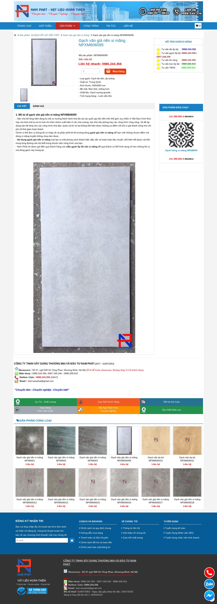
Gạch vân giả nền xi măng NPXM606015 (93, 501)
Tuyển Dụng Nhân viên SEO (179, 533)
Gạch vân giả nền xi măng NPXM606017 (155, 501)
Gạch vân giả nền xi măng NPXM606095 (124, 459)
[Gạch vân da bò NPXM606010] (156, 440)
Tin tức (111, 25)
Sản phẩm (66, 25)
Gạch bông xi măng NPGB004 (181, 141)
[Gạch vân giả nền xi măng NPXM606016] (124, 482)
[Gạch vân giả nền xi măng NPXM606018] (187, 482)
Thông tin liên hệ (131, 528)
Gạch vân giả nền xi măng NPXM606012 (30, 501)
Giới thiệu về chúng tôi (134, 533)
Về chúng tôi (130, 521)
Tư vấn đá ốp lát (170, 49)
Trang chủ (24, 25)
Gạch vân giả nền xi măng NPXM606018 (187, 501)
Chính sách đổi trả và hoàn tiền (96, 542)
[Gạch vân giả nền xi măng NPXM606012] (30, 482)
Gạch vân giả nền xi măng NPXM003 (93, 459)
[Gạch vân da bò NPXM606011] (187, 440)
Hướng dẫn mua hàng (91, 533)
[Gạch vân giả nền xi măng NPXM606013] (61, 482)
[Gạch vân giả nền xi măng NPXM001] (30, 440)
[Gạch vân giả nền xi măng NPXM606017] (156, 482)
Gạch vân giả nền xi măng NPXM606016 (124, 501)
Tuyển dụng (171, 521)
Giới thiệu (45, 25)
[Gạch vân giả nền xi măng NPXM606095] (44, 62)
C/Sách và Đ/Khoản (90, 521)
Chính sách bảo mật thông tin (95, 547)
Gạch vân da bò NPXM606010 (156, 459)
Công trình (91, 25)
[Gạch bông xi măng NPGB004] (181, 126)
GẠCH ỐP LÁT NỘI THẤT (46, 35)
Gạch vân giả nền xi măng (76, 35)
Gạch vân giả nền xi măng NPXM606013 (61, 501)
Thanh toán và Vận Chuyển (94, 537)
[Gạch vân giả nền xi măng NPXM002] (61, 440)
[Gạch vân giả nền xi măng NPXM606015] (93, 482)
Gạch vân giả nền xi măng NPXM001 (30, 459)
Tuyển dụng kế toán (175, 528)
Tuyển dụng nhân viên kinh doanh (182, 537)
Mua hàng (118, 71)
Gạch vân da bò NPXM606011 (187, 459)
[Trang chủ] (108, 11)
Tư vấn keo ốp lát (170, 64)
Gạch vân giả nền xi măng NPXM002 (61, 459)
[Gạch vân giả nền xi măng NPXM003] (93, 440)
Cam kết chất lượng (132, 537)
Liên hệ (128, 25)
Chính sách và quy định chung (95, 528)
